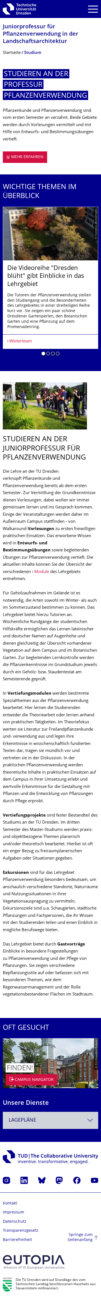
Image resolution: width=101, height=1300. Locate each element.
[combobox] (50, 1120)
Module (41, 572)
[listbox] (50, 283)
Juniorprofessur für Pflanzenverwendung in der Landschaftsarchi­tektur (40, 34)
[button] (43, 354)
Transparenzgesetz (20, 1231)
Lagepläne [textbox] (22, 1120)
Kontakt (10, 1203)
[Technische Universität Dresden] (19, 9)
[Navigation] (93, 9)
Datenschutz (14, 1222)
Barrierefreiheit (17, 1240)
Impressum (13, 1212)
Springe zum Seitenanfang (80, 1237)
